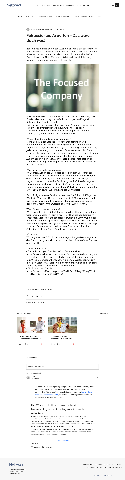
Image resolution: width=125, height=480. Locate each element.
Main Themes (47, 289)
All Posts (19, 16)
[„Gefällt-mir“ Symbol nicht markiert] (32, 447)
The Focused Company (34, 289)
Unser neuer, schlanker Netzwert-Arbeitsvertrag (61, 337)
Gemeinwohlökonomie (62, 16)
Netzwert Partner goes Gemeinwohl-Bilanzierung (30, 337)
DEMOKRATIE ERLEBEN (45, 16)
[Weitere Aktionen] (97, 29)
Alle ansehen (104, 313)
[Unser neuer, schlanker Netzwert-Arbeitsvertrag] (62, 325)
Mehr (99, 16)
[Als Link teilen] (42, 296)
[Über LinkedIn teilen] (37, 296)
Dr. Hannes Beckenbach (112, 467)
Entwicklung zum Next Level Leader (83, 16)
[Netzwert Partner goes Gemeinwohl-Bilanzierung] (31, 325)
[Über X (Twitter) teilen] (32, 296)
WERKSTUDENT (30, 16)
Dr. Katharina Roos (93, 467)
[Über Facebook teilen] (27, 296)
